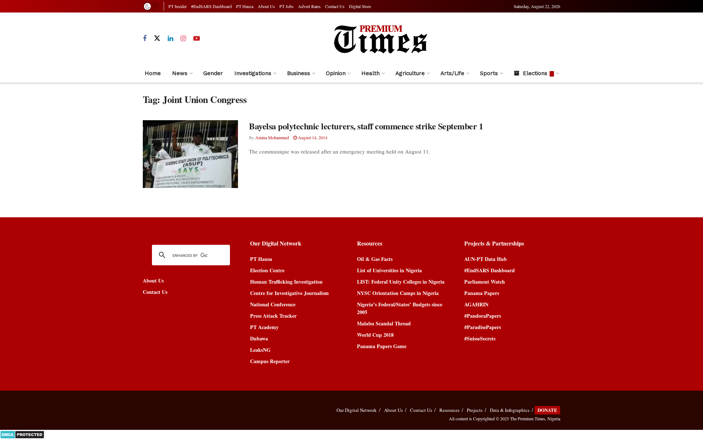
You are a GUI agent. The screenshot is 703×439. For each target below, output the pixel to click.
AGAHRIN (476, 304)
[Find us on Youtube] (196, 38)
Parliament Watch (484, 281)
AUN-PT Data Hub (485, 259)
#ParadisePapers (482, 327)
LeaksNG (260, 350)
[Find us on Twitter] (157, 38)
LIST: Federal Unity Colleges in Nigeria (401, 281)
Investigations (252, 73)
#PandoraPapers (482, 316)
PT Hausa (244, 6)
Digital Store (360, 6)
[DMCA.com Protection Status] (22, 433)
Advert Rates (309, 6)
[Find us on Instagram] (183, 38)
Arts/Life (452, 73)
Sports (489, 73)
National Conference (272, 304)
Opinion (336, 73)
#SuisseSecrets (479, 338)
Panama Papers (481, 293)
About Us (266, 6)
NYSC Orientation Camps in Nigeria (398, 293)
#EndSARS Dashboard (211, 6)
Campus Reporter (270, 361)
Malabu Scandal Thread (384, 323)
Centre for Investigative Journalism (289, 293)
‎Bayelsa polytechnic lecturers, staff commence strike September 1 (366, 125)
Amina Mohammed (272, 137)
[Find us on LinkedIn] (170, 38)
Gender (213, 73)
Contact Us (335, 6)
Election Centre (267, 270)
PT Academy (264, 327)
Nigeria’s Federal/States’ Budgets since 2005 (399, 308)
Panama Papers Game (381, 346)
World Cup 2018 (375, 335)
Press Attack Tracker (273, 316)
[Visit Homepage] (380, 38)
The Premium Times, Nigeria (535, 418)
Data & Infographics (509, 410)
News (179, 73)
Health (370, 73)
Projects (475, 410)
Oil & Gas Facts (375, 259)
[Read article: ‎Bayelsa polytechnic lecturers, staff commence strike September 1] (190, 154)
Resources (449, 410)
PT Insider (177, 6)
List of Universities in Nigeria (389, 270)
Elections (535, 73)
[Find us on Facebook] (144, 38)
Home (153, 73)
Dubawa (259, 338)
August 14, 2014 (312, 137)
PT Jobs (286, 6)
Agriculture (410, 73)
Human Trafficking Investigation (286, 281)
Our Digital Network (356, 410)
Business (298, 73)
